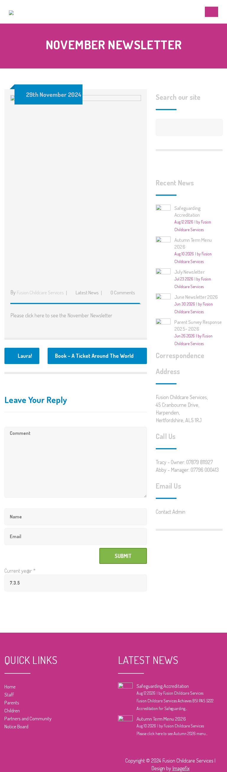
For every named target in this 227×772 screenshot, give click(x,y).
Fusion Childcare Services (40, 292)
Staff (9, 694)
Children (12, 710)
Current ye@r (19, 570)
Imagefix (180, 768)
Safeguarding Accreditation (163, 686)
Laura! (25, 355)
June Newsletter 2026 (196, 297)
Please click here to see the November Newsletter (62, 315)
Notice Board (16, 726)
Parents (11, 702)
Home (10, 686)
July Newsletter (189, 272)
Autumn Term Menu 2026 (161, 719)
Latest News (87, 292)
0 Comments (123, 292)
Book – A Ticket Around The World (94, 355)
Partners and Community (27, 718)
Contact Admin (170, 511)
